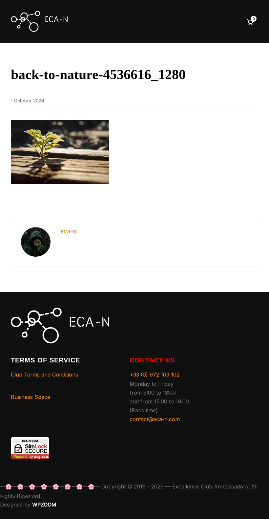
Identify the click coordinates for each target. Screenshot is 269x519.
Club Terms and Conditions (44, 374)
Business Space (30, 397)
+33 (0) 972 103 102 (154, 374)
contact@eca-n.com (155, 419)
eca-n (68, 231)
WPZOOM (44, 504)
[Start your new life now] (60, 312)
